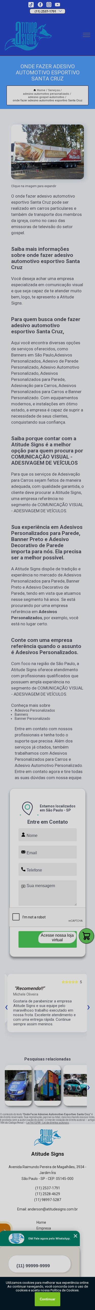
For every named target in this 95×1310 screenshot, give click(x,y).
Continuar (47, 1299)
